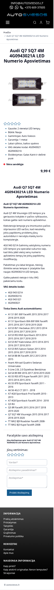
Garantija (8, 529)
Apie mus (8, 552)
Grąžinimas (9, 532)
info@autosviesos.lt (27, 3)
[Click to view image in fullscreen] (27, 91)
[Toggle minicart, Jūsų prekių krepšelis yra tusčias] (48, 22)
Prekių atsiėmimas (13, 519)
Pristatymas (9, 522)
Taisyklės (8, 525)
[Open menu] (7, 22)
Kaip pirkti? (9, 566)
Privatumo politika (13, 536)
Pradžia (7, 32)
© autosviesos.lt (11, 584)
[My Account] (41, 22)
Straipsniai (9, 573)
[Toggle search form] (34, 22)
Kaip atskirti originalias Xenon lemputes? (25, 569)
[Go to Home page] (27, 15)
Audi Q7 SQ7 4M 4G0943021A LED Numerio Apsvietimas (27, 37)
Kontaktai (8, 549)
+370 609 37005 (35, 7)
